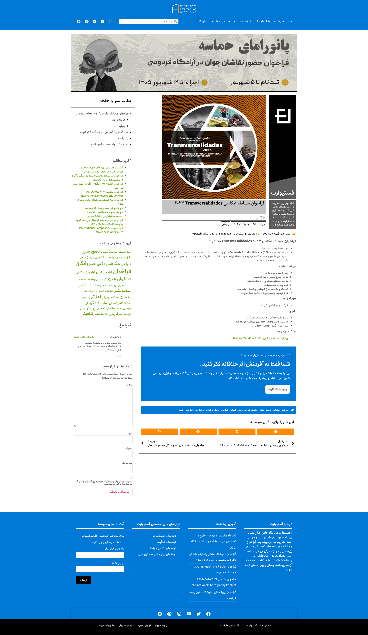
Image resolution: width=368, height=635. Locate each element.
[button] (275, 432)
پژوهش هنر (125, 314)
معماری (125, 297)
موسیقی (106, 297)
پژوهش (83, 308)
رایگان (90, 257)
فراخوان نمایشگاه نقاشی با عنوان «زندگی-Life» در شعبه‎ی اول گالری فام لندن (97, 178)
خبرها (281, 21)
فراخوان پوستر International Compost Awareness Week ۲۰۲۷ (101, 230)
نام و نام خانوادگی (113, 549)
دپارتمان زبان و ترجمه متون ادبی (157, 554)
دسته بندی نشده (261, 410)
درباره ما (220, 21)
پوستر (91, 308)
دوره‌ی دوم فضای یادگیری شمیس (105, 212)
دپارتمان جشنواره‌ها (164, 536)
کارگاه (105, 314)
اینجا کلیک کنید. (278, 389)
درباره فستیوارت (161, 625)
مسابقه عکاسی (89, 285)
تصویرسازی (90, 251)
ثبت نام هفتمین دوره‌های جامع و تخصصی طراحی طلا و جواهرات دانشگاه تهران (100, 170)
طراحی (126, 264)
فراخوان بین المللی (240, 410)
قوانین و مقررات (144, 625)
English (203, 21)
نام (129, 433)
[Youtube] (95, 21)
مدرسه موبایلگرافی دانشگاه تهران (105, 216)
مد (78, 279)
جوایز (122, 126)
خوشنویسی (118, 257)
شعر (83, 257)
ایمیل (128, 448)
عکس (101, 264)
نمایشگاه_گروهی (120, 303)
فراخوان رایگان (220, 410)
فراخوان (122, 271)
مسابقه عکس (122, 290)
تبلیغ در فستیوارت (125, 625)
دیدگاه (128, 384)
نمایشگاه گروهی (96, 303)
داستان (109, 257)
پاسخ (119, 356)
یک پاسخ (123, 138)
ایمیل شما (118, 563)
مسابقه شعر (107, 286)
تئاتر (110, 252)
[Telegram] (102, 21)
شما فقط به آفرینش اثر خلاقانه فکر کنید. (104, 132)
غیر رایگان (86, 264)
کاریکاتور (98, 314)
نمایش (85, 297)
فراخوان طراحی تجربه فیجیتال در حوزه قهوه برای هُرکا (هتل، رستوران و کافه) (99, 222)
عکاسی (113, 264)
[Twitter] (198, 613)
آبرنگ (128, 252)
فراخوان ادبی (104, 272)
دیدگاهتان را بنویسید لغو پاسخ (109, 144)
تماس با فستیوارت (106, 625)
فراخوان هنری (185, 410)
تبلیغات (104, 252)
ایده (115, 252)
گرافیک (87, 314)
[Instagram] (111, 21)
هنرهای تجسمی (105, 308)
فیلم (104, 279)
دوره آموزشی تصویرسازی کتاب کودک (104, 208)
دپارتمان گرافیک (166, 542)
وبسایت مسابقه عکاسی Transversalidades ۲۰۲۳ (260, 338)
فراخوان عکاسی (203, 410)
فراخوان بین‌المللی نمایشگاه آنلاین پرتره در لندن (100, 202)
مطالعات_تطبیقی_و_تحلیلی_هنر (98, 291)
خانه (289, 21)
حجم (127, 257)
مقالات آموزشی (262, 21)
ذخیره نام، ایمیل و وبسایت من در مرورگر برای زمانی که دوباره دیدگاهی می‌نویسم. (104, 482)
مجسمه (85, 279)
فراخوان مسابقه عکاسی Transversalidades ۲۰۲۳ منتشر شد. (102, 113)
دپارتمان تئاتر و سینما (163, 548)
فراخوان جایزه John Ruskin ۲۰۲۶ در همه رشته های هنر (98, 186)
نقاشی (95, 296)
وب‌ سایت (127, 463)
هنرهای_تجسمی (123, 308)
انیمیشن (122, 252)
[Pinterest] (79, 21)
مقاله (115, 297)
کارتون (113, 314)
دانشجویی (99, 257)
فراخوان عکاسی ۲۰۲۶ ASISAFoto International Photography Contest (101, 194)
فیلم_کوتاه (96, 279)
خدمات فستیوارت (241, 21)
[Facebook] (87, 21)
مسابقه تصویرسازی (122, 286)
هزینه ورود (119, 120)
